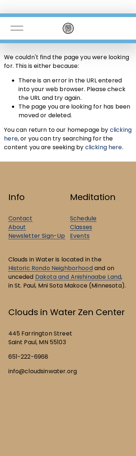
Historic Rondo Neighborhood (50, 268)
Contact (20, 218)
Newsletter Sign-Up (36, 236)
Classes (81, 227)
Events (80, 236)
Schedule (83, 218)
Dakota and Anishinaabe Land (78, 277)
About (17, 227)
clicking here (103, 147)
